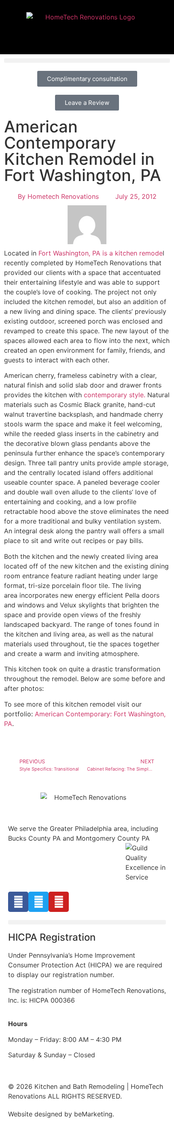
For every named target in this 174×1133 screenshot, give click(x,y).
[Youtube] (59, 902)
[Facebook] (18, 902)
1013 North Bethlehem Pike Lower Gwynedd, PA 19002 (87, 848)
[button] (87, 60)
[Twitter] (38, 902)
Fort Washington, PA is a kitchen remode (100, 253)
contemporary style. (114, 395)
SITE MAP (131, 1114)
